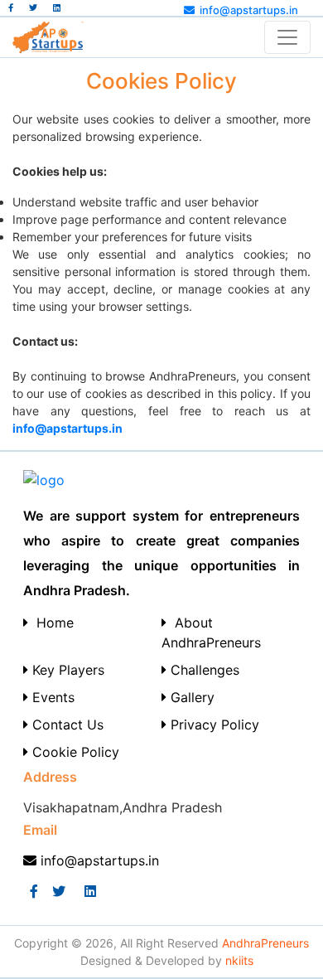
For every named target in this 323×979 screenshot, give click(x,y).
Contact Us (66, 724)
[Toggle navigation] (287, 37)
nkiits (239, 960)
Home (51, 622)
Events (51, 697)
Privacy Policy (212, 724)
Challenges (202, 670)
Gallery (190, 697)
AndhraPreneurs (265, 943)
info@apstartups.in (249, 10)
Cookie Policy (73, 752)
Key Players (66, 670)
